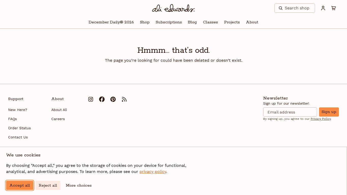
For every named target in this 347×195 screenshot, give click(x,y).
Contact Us (18, 137)
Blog (192, 22)
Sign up (329, 112)
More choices (79, 185)
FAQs (12, 119)
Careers (58, 119)
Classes (210, 22)
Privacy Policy (321, 119)
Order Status (19, 128)
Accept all (19, 185)
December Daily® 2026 (111, 22)
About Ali (59, 110)
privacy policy (152, 171)
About (252, 22)
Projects (232, 22)
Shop (145, 22)
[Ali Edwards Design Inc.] (173, 8)
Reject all (48, 185)
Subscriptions (169, 22)
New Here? (17, 110)
